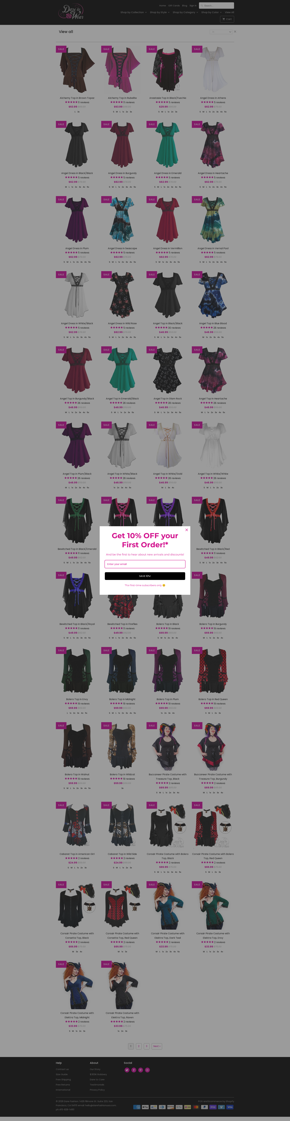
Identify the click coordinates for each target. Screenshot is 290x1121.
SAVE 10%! (145, 576)
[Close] (186, 529)
